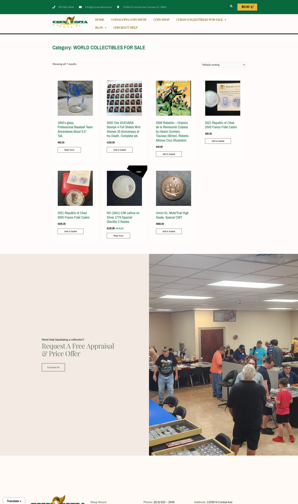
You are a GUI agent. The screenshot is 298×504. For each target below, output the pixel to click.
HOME (99, 20)
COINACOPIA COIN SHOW (129, 20)
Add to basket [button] (119, 149)
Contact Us (53, 367)
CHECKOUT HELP (125, 27)
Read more (69, 149)
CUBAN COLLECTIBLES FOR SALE (199, 20)
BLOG (99, 27)
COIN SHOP (161, 20)
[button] (231, 6)
